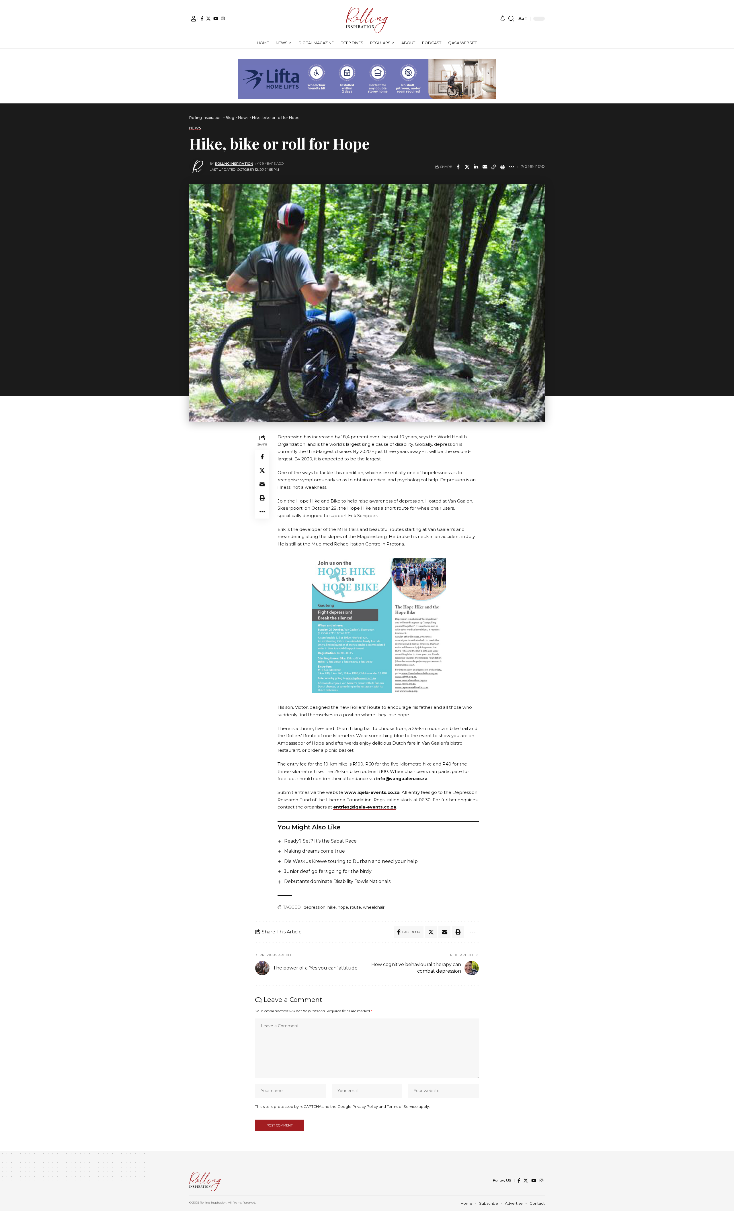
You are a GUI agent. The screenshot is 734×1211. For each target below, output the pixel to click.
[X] (208, 18)
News (195, 128)
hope (343, 907)
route (355, 907)
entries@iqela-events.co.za (364, 807)
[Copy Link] (494, 166)
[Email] (485, 166)
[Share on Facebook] (458, 166)
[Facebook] (202, 18)
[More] (511, 166)
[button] (193, 18)
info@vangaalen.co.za (401, 778)
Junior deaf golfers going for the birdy (328, 871)
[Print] (503, 166)
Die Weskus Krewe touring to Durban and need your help (351, 861)
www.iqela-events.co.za (372, 792)
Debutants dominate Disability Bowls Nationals (337, 881)
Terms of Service (402, 1106)
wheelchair (373, 907)
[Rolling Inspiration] (367, 18)
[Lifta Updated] (367, 78)
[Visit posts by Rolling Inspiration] (197, 166)
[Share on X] (467, 166)
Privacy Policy (365, 1106)
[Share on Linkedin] (476, 166)
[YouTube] (216, 18)
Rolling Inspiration (234, 164)
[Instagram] (223, 18)
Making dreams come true (314, 851)
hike (331, 907)
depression (314, 907)
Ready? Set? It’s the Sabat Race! (321, 841)
